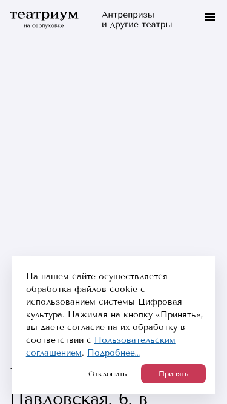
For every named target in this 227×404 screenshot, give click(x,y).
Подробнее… (113, 353)
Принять (173, 373)
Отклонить (107, 373)
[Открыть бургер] (210, 17)
